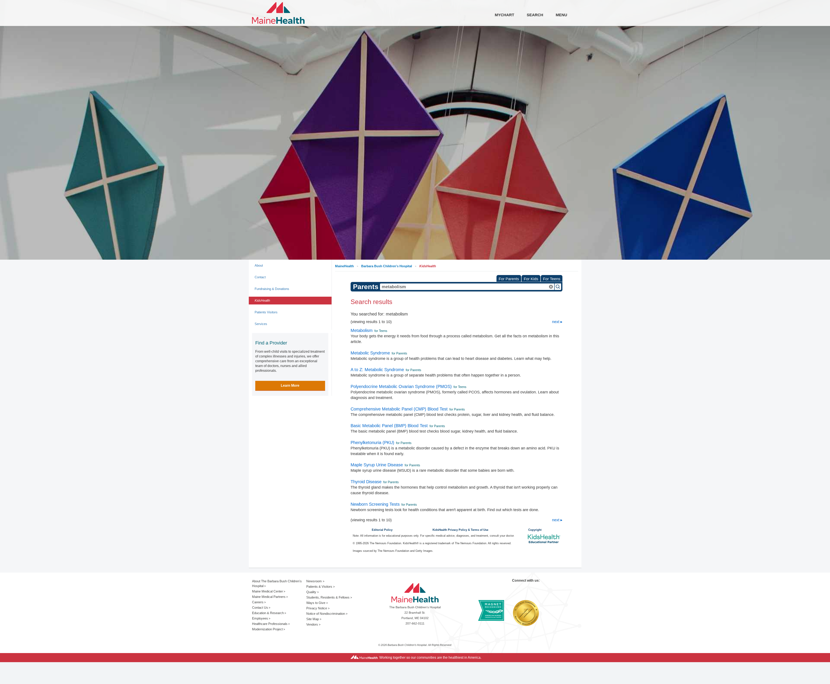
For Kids (531, 279)
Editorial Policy (382, 529)
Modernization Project (267, 629)
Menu (561, 15)
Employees (260, 618)
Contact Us (260, 607)
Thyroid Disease (366, 481)
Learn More (290, 385)
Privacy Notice (316, 608)
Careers (257, 602)
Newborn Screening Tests (375, 504)
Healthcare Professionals (269, 624)
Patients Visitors (266, 312)
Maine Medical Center (267, 591)
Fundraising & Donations (272, 289)
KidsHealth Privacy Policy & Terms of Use (460, 529)
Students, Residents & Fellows (328, 597)
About (259, 265)
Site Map (312, 619)
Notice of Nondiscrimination (325, 613)
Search (535, 15)
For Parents (509, 279)
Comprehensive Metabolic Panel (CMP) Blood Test (399, 409)
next (555, 322)
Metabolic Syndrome (370, 353)
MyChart (504, 15)
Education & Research (268, 613)
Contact (260, 277)
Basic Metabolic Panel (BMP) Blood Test (389, 425)
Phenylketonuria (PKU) (372, 442)
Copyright (534, 529)
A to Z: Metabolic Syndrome (377, 369)
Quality (311, 592)
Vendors (312, 624)
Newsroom (314, 581)
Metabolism (362, 330)
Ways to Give (315, 603)
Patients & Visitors (319, 586)
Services (261, 324)
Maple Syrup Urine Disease (377, 464)
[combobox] (467, 286)
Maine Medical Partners (269, 597)
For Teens (551, 279)
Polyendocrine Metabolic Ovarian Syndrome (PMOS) (401, 386)
